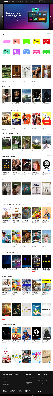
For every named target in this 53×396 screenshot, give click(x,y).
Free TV (40, 1)
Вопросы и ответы (40, 377)
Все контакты (39, 376)
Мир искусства (6, 180)
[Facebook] (38, 391)
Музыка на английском (8, 324)
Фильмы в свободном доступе (10, 110)
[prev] (48, 34)
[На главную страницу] (5, 1)
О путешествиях (6, 228)
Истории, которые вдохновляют (11, 63)
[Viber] (42, 391)
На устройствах (28, 374)
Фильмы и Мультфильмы (21, 1)
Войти (49, 1)
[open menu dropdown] (35, 1)
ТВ (3, 34)
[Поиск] (44, 1)
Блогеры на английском (9, 156)
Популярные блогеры (8, 348)
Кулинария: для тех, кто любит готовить (13, 204)
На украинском (6, 301)
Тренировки (30, 1)
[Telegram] (40, 391)
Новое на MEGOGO (7, 86)
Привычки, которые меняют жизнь (12, 133)
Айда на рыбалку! (7, 276)
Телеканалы (12, 1)
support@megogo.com (43, 383)
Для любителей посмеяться (10, 252)
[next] (50, 34)
